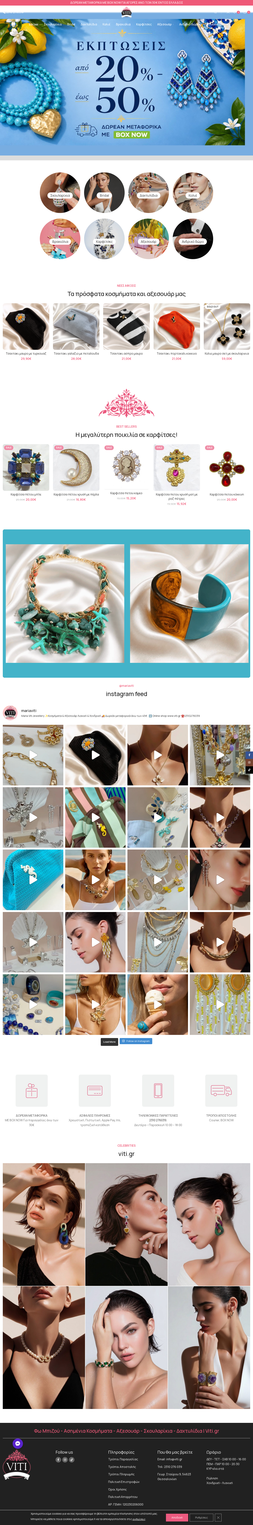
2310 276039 (157, 1120)
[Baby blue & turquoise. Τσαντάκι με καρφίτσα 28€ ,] (157, 817)
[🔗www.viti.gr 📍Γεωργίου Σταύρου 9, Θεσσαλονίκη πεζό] (220, 817)
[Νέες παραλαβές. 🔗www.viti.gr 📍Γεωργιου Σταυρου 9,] (95, 880)
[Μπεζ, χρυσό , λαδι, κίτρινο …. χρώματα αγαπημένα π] (157, 880)
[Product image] (227, 326)
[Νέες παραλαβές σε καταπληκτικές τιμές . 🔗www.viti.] (33, 817)
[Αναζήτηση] (214, 12)
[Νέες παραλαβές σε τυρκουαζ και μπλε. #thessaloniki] (33, 880)
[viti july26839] (209, 1347)
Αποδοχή (177, 1517)
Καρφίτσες (104, 241)
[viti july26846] (209, 1224)
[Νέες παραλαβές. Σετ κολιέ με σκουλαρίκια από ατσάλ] (157, 755)
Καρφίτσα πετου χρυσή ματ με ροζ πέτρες (177, 496)
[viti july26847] (44, 1347)
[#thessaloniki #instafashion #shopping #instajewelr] (33, 755)
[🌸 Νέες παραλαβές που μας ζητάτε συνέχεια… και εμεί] (95, 942)
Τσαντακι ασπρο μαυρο (126, 353)
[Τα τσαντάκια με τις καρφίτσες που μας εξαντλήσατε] (95, 817)
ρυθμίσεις (139, 1519)
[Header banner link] (126, 3)
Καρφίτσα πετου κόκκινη (227, 494)
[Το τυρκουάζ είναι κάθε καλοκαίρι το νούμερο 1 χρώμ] (157, 1004)
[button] (18, 1443)
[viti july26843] (126, 1224)
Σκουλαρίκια (60, 195)
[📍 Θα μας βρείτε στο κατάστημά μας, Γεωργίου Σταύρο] (220, 942)
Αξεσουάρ (148, 241)
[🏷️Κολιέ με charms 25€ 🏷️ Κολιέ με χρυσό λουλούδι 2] (220, 755)
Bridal (104, 195)
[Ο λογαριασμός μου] (228, 12)
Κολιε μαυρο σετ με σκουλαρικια (227, 353)
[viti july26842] (44, 1224)
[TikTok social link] (71, 1460)
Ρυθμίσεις (201, 1517)
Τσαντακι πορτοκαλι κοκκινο (177, 353)
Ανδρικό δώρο (193, 241)
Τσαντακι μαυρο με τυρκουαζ (26, 353)
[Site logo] (126, 12)
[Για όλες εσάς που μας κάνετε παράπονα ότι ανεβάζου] (33, 942)
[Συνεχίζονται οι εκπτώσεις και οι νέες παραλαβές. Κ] (220, 1004)
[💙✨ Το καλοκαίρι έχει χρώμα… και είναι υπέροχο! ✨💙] (33, 1004)
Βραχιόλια (60, 241)
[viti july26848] (126, 1347)
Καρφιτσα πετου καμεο (126, 493)
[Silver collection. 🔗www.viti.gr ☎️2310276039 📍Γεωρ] (220, 880)
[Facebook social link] (58, 1460)
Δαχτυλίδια (148, 195)
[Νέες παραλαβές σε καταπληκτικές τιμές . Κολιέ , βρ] (157, 942)
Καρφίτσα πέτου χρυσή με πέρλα (76, 494)
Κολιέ (193, 195)
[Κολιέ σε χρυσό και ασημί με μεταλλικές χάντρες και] (95, 1004)
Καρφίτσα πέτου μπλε (26, 494)
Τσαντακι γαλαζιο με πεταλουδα (76, 353)
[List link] (130, 1459)
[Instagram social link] (65, 1460)
